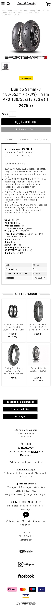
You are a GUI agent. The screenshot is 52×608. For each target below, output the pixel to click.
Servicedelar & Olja (14, 11)
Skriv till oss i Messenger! (26, 502)
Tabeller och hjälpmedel (20, 402)
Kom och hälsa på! (26, 469)
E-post (34, 451)
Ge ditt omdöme (41, 140)
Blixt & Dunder (26, 536)
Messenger (26, 455)
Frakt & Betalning (26, 433)
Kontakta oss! (26, 448)
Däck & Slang (29, 11)
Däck (39, 11)
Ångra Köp (26, 444)
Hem (3, 11)
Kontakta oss (26, 540)
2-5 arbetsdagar (25, 152)
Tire (35, 269)
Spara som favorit (27, 129)
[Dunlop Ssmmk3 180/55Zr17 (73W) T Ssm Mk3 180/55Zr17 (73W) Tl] (26, 59)
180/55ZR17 (39, 278)
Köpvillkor (26, 436)
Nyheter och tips (20, 409)
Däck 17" (46, 11)
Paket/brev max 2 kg (20, 155)
